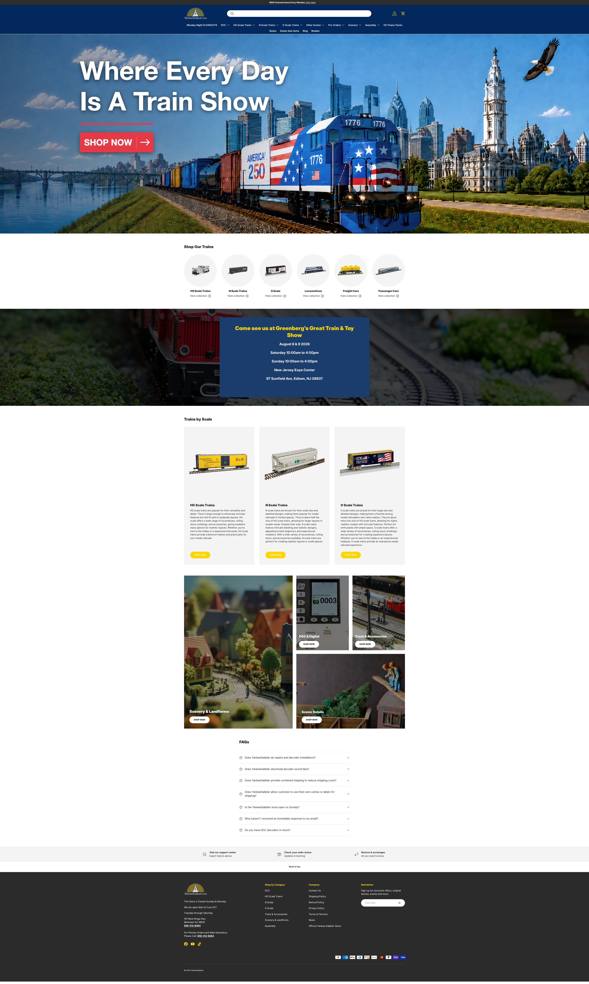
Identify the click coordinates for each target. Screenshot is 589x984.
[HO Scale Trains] (200, 270)
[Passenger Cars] (388, 270)
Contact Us (315, 890)
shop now (275, 555)
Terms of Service (318, 914)
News (312, 920)
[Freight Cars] (351, 270)
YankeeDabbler (197, 970)
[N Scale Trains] (238, 270)
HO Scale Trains (242, 25)
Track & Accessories (276, 914)
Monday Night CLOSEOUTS (202, 25)
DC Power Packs (393, 25)
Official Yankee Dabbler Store (325, 926)
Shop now (199, 719)
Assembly (370, 25)
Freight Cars (351, 291)
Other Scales (313, 25)
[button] (403, 13)
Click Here (311, 2)
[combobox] (299, 13)
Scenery (353, 25)
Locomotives (313, 291)
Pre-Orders (334, 25)
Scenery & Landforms (277, 920)
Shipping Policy (317, 896)
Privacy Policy (316, 908)
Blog (305, 30)
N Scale (269, 902)
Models (315, 30)
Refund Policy (316, 902)
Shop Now (200, 555)
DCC (223, 25)
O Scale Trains (291, 25)
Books (272, 30)
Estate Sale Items (289, 30)
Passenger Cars (388, 291)
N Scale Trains (267, 25)
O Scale (275, 291)
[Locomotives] (313, 270)
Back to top (294, 866)
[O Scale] (276, 270)
